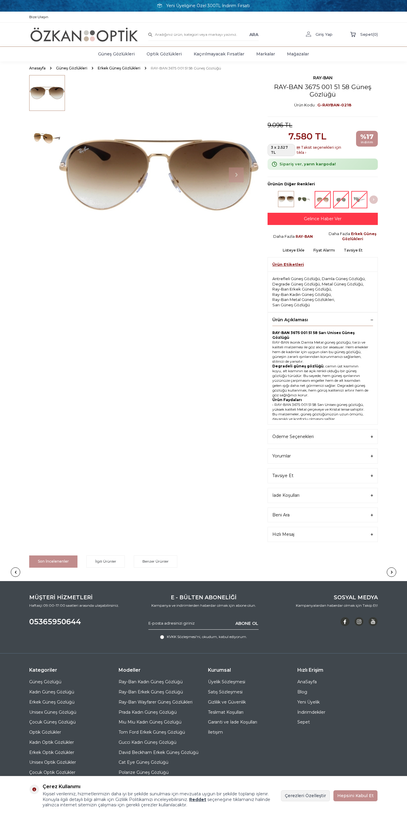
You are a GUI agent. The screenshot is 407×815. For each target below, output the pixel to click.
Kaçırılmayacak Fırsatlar (219, 54)
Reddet (197, 799)
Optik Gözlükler (45, 732)
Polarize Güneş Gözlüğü (144, 772)
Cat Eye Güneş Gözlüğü (143, 762)
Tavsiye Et (353, 250)
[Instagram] (359, 621)
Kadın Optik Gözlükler (51, 742)
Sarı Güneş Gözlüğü (291, 304)
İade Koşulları (285, 495)
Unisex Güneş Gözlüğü (52, 712)
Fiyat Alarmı (324, 250)
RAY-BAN (323, 77)
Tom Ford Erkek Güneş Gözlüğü (152, 732)
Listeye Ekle (294, 250)
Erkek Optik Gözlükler (51, 752)
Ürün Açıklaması (290, 319)
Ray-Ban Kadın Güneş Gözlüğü (301, 294)
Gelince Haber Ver (322, 218)
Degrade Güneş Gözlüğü (296, 284)
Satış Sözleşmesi (225, 692)
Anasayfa (37, 68)
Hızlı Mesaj (283, 534)
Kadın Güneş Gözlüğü (51, 692)
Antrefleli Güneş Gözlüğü (296, 278)
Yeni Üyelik (308, 702)
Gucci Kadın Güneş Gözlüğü (147, 742)
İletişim (215, 732)
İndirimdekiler (311, 712)
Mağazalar (298, 54)
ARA (253, 34)
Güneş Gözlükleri (116, 54)
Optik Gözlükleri (164, 54)
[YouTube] (373, 621)
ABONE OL (246, 623)
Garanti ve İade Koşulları (232, 722)
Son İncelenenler (53, 561)
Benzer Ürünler (155, 561)
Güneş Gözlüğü (45, 681)
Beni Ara (281, 515)
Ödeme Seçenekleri (293, 436)
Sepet (303, 722)
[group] (159, 175)
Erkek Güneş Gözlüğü (51, 702)
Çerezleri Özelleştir (305, 795)
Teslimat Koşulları (225, 712)
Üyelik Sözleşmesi (226, 681)
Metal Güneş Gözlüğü (342, 284)
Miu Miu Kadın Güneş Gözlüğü (150, 722)
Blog (302, 692)
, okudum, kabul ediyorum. (207, 636)
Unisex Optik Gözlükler (52, 762)
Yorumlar (281, 456)
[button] (236, 174)
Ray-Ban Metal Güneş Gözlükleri (303, 299)
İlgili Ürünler (105, 561)
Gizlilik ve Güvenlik (227, 702)
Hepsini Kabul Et (355, 795)
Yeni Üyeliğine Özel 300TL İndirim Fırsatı (208, 5)
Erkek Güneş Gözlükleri (119, 68)
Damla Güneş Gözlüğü (343, 278)
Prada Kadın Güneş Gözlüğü (148, 712)
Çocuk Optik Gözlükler (52, 772)
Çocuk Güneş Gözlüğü (52, 722)
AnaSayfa (307, 681)
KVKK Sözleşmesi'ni (183, 636)
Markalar (265, 54)
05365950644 (55, 621)
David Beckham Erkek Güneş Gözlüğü (158, 752)
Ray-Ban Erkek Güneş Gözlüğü (301, 289)
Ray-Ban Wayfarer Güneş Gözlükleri (155, 702)
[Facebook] (345, 621)
